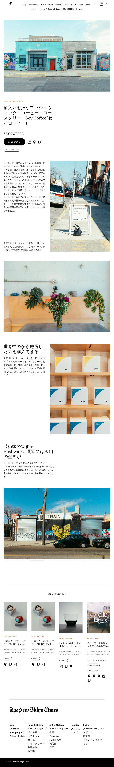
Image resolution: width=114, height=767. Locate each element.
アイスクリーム (36, 743)
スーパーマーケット (93, 728)
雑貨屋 (86, 736)
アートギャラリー (58, 728)
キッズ (86, 743)
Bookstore (55, 736)
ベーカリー (34, 732)
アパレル (75, 728)
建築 (51, 747)
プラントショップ (92, 739)
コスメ (74, 732)
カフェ (31, 739)
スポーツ (88, 732)
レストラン (34, 736)
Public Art (55, 739)
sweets (31, 750)
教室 (51, 732)
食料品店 (32, 747)
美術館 (53, 743)
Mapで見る (14, 141)
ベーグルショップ (37, 728)
